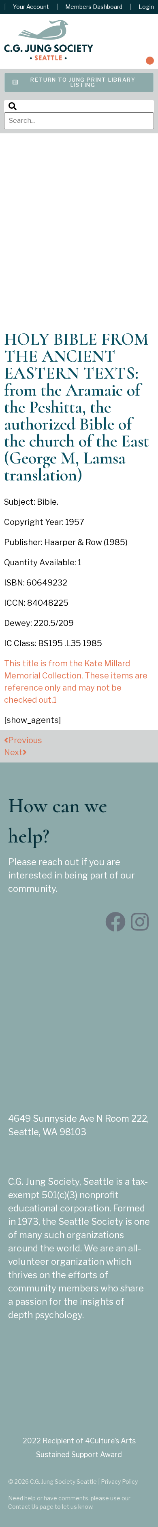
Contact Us (23, 1506)
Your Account (31, 7)
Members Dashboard (93, 7)
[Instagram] (140, 922)
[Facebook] (115, 922)
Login (146, 7)
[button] (150, 61)
